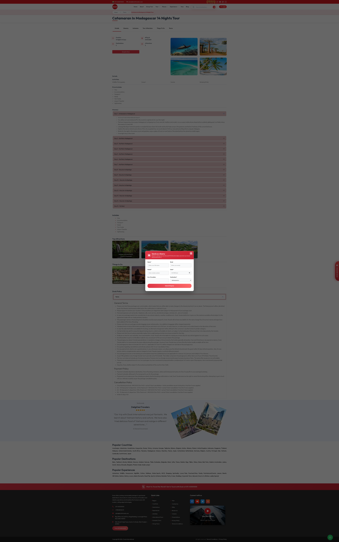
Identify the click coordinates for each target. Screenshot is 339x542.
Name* (149, 262)
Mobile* (150, 269)
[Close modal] (191, 253)
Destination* (173, 277)
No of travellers (152, 277)
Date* (171, 269)
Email (171, 262)
